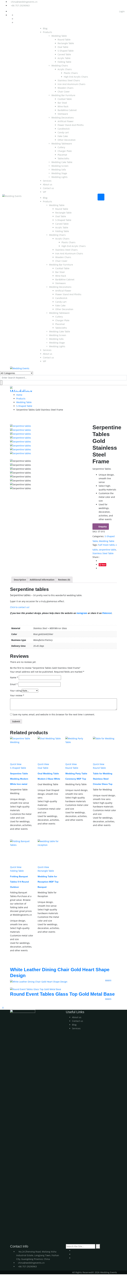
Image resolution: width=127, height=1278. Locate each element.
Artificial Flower (66, 121)
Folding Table (64, 61)
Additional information (42, 579)
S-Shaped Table (66, 50)
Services (47, 180)
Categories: (98, 536)
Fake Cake (63, 136)
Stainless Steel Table (103, 553)
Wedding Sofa (58, 169)
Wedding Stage (59, 173)
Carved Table (64, 54)
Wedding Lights (59, 177)
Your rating (16, 690)
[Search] (98, 1246)
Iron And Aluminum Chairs (71, 84)
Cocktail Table (65, 99)
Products (47, 32)
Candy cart (63, 132)
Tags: (95, 544)
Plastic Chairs (71, 73)
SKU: (94, 531)
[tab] (19, 580)
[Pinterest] (73, 1257)
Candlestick (64, 128)
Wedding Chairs (59, 65)
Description (20, 579)
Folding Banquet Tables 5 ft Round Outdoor (19, 881)
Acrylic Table (64, 58)
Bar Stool (62, 102)
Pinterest (107, 613)
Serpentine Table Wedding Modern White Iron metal (19, 778)
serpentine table (107, 549)
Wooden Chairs (65, 87)
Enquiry (103, 526)
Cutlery (61, 147)
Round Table (64, 39)
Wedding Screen (59, 165)
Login (121, 11)
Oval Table (63, 47)
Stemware (63, 113)
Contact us (48, 188)
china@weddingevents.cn (24, 1)
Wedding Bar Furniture (63, 95)
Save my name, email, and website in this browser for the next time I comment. (54, 714)
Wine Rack (63, 106)
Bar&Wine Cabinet (67, 110)
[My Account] (1, 1003)
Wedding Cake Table (61, 162)
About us (47, 184)
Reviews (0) (64, 579)
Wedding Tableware (61, 143)
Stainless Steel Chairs (69, 80)
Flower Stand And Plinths (71, 125)
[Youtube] (73, 1250)
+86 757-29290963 (20, 5)
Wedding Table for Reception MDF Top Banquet (48, 881)
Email (14, 684)
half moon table (106, 544)
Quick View (15, 764)
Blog (45, 28)
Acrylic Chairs (65, 69)
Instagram (82, 613)
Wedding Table (59, 35)
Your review (17, 695)
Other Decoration (67, 139)
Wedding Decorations (62, 117)
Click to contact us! (19, 607)
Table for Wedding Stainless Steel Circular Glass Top (102, 778)
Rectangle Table (66, 43)
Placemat (62, 154)
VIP (44, 191)
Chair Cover (64, 91)
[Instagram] (73, 1254)
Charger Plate (65, 151)
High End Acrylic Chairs (76, 76)
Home (19, 394)
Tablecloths (63, 158)
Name (14, 677)
